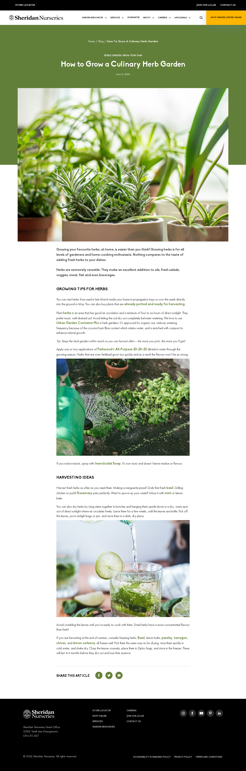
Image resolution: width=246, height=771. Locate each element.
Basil (141, 638)
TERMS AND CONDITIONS (209, 757)
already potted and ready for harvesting (154, 304)
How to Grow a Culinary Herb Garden (132, 41)
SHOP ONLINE (99, 716)
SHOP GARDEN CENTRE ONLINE (226, 18)
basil (169, 488)
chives (61, 643)
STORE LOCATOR (25, 5)
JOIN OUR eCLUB (206, 5)
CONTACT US (228, 5)
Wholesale (181, 18)
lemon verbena (84, 643)
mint (168, 493)
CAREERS (162, 18)
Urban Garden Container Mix (77, 323)
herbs (67, 313)
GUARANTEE (133, 18)
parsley (167, 638)
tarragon (180, 638)
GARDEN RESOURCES (92, 18)
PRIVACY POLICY (183, 757)
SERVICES (115, 18)
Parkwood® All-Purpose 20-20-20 (122, 349)
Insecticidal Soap (108, 463)
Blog (101, 41)
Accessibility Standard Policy (152, 757)
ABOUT (147, 18)
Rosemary (84, 493)
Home (91, 41)
